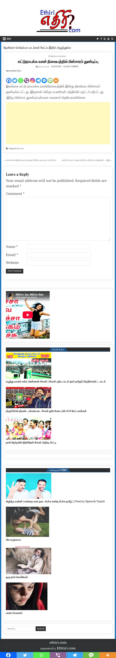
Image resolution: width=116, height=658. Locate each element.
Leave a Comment (72, 66)
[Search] (112, 39)
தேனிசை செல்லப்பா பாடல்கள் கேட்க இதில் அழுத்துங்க (37, 47)
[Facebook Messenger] (44, 78)
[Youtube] (108, 39)
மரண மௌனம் (14, 612)
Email (12, 255)
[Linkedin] (105, 39)
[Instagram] (32, 78)
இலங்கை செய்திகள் (58, 56)
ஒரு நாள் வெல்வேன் (17, 577)
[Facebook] (101, 39)
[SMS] (50, 78)
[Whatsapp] (20, 78)
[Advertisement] (58, 123)
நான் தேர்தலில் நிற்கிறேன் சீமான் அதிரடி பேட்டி (31, 442)
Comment (15, 194)
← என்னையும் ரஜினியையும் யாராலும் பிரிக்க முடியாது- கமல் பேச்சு (29, 160)
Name (12, 247)
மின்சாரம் (20, 148)
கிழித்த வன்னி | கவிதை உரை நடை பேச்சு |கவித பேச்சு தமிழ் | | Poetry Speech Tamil (55, 501)
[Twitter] (98, 39)
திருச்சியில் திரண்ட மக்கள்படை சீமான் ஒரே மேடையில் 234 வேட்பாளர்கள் (46, 411)
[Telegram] (38, 78)
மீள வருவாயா (13, 539)
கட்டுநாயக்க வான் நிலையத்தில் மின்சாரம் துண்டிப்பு (58, 61)
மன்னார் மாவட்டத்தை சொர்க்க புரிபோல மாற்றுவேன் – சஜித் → (87, 160)
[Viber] (26, 78)
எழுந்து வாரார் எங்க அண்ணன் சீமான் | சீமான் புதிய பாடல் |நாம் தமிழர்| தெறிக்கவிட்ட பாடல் (56, 381)
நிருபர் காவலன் (43, 66)
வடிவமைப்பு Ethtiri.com (58, 648)
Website (12, 263)
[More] (56, 78)
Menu (9, 38)
